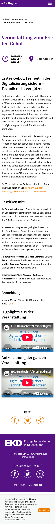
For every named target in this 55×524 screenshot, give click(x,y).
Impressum (19, 484)
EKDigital (6, 19)
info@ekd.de (27, 456)
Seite (10, 303)
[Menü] (49, 3)
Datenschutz (35, 484)
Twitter (27, 474)
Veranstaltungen (19, 19)
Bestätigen (44, 510)
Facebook (15, 474)
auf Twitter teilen (27, 420)
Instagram (40, 474)
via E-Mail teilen (40, 420)
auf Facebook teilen (15, 420)
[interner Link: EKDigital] (10, 3)
